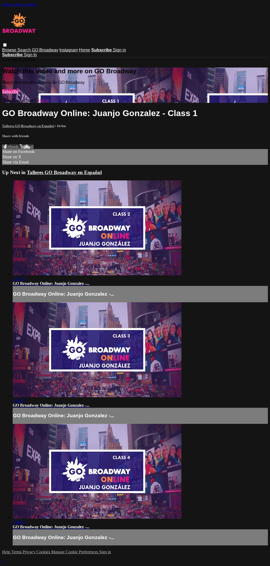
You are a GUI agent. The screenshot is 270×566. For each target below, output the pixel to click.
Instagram (68, 50)
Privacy (29, 552)
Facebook (11, 146)
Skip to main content (19, 4)
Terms (17, 552)
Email (28, 146)
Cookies (43, 552)
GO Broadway (45, 50)
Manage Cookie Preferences (75, 552)
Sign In (30, 54)
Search (24, 50)
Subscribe (10, 91)
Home (84, 50)
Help (6, 552)
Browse (9, 50)
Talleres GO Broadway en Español (28, 126)
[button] (5, 45)
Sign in (119, 50)
